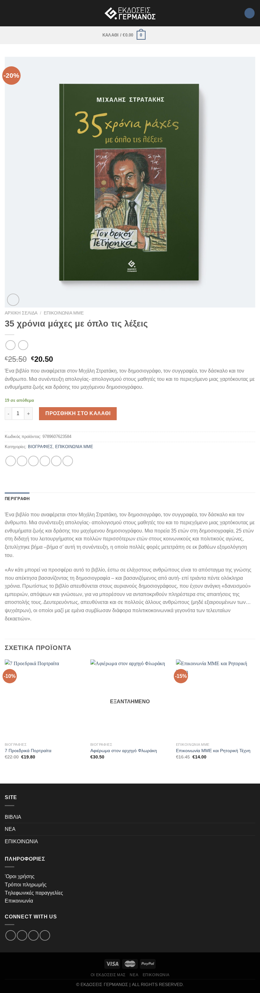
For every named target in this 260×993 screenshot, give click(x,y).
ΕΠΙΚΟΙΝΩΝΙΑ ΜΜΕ (64, 313)
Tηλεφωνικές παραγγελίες (34, 893)
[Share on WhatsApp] (10, 461)
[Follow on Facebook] (10, 935)
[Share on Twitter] (33, 461)
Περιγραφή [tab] (17, 498)
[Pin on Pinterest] (56, 461)
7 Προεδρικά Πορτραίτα (28, 750)
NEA (10, 829)
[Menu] (154, 35)
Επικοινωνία (19, 901)
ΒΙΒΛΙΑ (13, 817)
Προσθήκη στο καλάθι (77, 413)
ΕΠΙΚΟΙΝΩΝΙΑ (21, 841)
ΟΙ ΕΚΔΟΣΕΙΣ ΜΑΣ (108, 975)
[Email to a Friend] (45, 461)
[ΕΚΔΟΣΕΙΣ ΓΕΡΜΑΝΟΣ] (130, 13)
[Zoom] (13, 300)
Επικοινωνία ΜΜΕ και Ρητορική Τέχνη (213, 750)
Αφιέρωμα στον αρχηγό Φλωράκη (123, 750)
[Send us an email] (33, 935)
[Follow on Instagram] (22, 935)
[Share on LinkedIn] (67, 461)
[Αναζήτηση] (249, 13)
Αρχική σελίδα (21, 313)
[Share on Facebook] (22, 461)
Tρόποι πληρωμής (26, 884)
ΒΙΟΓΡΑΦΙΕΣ (40, 446)
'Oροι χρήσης (20, 876)
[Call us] (45, 935)
